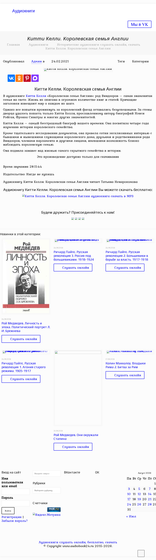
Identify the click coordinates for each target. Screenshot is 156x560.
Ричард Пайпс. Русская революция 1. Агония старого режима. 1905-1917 (24, 367)
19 (139, 499)
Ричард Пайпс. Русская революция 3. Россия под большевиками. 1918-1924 (74, 255)
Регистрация (11, 516)
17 (129, 499)
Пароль (7, 497)
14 (150, 493)
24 (129, 504)
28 (150, 504)
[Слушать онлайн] (78, 196)
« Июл (131, 516)
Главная (13, 44)
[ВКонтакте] (11, 78)
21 (149, 499)
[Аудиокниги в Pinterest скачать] (72, 218)
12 (139, 493)
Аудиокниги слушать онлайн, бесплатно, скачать (78, 542)
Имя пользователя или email (12, 482)
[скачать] (39, 510)
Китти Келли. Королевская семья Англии (78, 48)
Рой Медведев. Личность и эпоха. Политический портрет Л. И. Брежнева (26, 327)
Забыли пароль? (15, 520)
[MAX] (35, 78)
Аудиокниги (38, 44)
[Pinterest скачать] (76, 551)
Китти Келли (36, 95)
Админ (36, 61)
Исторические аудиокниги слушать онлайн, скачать (98, 44)
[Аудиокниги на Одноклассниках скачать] (76, 218)
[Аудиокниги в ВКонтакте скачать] (83, 218)
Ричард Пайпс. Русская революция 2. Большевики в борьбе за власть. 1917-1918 (127, 255)
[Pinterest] (27, 78)
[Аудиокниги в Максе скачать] (79, 218)
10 (129, 493)
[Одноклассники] (19, 78)
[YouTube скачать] (71, 551)
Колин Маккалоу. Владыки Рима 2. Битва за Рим (126, 365)
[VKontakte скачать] (80, 551)
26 (139, 504)
